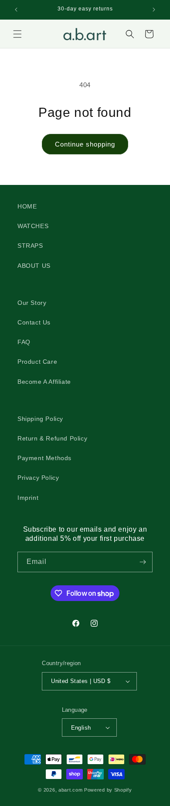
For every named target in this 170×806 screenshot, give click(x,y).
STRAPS (30, 245)
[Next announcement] (153, 9)
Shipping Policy (40, 418)
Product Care (37, 361)
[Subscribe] (142, 562)
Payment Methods (44, 457)
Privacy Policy (38, 477)
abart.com (70, 789)
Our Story (31, 302)
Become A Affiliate (44, 381)
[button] (17, 34)
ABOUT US (34, 265)
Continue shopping (85, 144)
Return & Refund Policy (52, 438)
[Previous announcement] (16, 9)
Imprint (27, 497)
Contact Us (34, 322)
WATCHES (32, 225)
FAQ (24, 341)
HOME (27, 206)
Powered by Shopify (108, 789)
